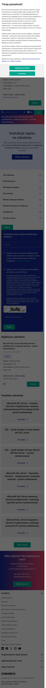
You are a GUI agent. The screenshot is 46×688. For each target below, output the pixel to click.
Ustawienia (22, 73)
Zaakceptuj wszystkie (22, 68)
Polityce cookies (15, 61)
